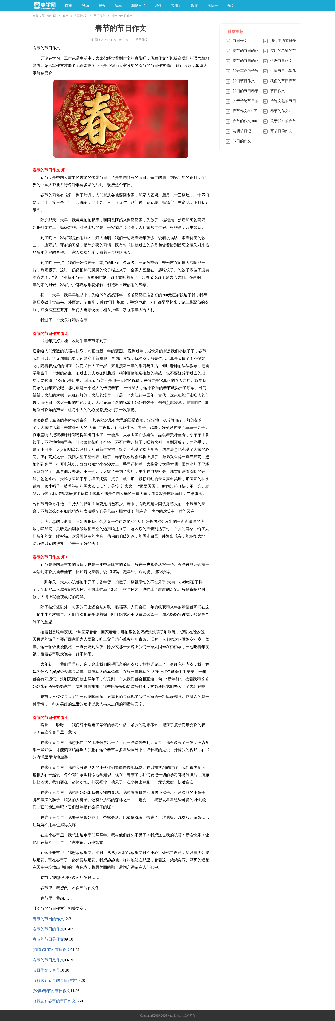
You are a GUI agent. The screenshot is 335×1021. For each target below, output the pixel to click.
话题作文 (81, 16)
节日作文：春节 (46, 970)
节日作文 (99, 16)
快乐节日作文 (281, 61)
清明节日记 (242, 131)
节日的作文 (242, 141)
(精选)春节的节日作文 (51, 950)
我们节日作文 (244, 81)
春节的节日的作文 (48, 919)
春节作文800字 (245, 111)
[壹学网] (45, 6)
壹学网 (51, 16)
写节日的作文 (281, 131)
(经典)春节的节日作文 (51, 991)
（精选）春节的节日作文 (54, 980)
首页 (69, 5)
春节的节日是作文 (48, 939)
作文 (66, 16)
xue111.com (175, 1015)
